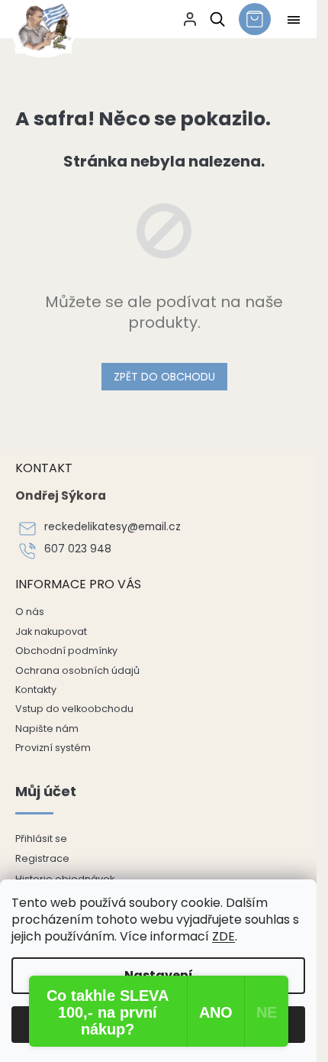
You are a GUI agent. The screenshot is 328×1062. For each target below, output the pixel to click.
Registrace (42, 858)
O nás (29, 611)
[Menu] (294, 20)
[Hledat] (214, 19)
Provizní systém (53, 747)
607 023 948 (77, 549)
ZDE (223, 936)
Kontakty (35, 689)
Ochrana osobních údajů (77, 670)
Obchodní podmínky (66, 650)
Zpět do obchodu (164, 376)
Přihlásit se (41, 838)
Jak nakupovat (51, 631)
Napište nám (47, 728)
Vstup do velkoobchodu (74, 708)
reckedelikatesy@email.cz (112, 527)
